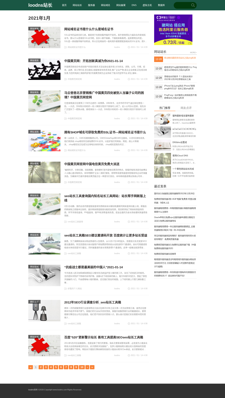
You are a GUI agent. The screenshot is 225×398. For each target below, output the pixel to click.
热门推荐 (164, 108)
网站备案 (121, 5)
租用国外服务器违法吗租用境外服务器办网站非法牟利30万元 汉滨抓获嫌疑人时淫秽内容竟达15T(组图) (175, 263)
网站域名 (105, 5)
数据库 (161, 5)
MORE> (193, 52)
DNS (134, 5)
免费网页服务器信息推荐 (165, 254)
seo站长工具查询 (75, 221)
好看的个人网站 (75, 288)
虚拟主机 (147, 5)
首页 (64, 5)
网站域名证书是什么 (77, 47)
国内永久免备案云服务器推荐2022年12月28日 (174, 193)
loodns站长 (40, 5)
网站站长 (77, 5)
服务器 (91, 5)
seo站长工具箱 (74, 253)
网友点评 (186, 108)
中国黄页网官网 (75, 79)
